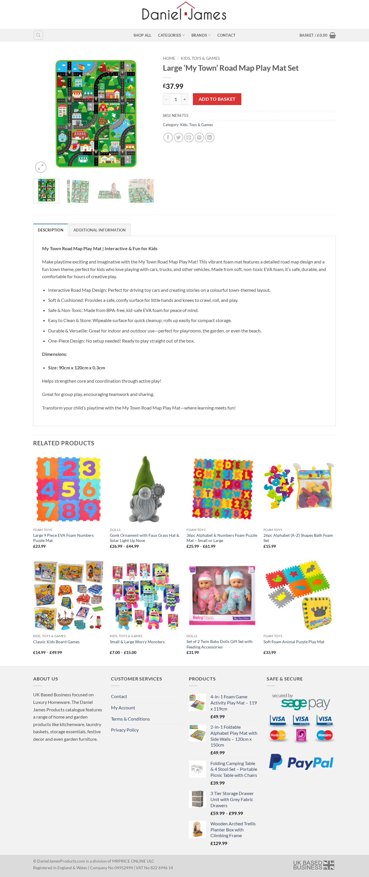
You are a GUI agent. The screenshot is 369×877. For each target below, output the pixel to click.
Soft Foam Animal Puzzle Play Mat (293, 641)
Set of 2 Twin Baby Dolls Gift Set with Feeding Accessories (220, 644)
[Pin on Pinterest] (199, 137)
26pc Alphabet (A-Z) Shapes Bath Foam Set (298, 538)
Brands (199, 35)
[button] (318, 35)
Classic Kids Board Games (56, 641)
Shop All (142, 35)
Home (169, 58)
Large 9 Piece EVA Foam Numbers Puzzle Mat (63, 538)
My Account (123, 707)
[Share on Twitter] (178, 137)
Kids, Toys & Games (200, 58)
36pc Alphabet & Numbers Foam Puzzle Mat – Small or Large (222, 538)
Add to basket (217, 99)
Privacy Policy (125, 729)
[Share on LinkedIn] (209, 137)
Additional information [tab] (100, 230)
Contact (226, 35)
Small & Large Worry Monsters (137, 641)
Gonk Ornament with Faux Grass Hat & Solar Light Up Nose (144, 538)
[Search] (38, 35)
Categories (169, 35)
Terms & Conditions (130, 718)
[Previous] (43, 114)
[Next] (144, 114)
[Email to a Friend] (189, 137)
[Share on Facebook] (168, 137)
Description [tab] (50, 230)
